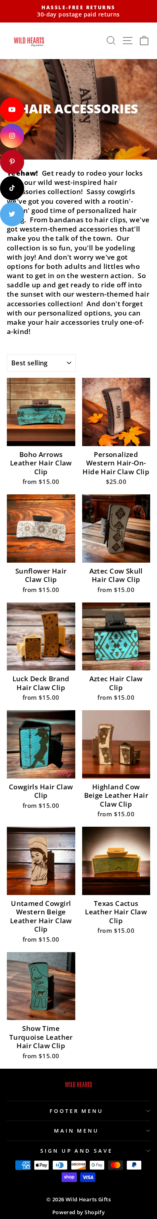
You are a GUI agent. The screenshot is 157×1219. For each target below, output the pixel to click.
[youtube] (12, 110)
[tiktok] (12, 188)
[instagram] (12, 136)
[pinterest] (12, 162)
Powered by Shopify (78, 1212)
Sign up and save (76, 1150)
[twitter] (12, 214)
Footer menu (77, 1111)
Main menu (76, 1130)
